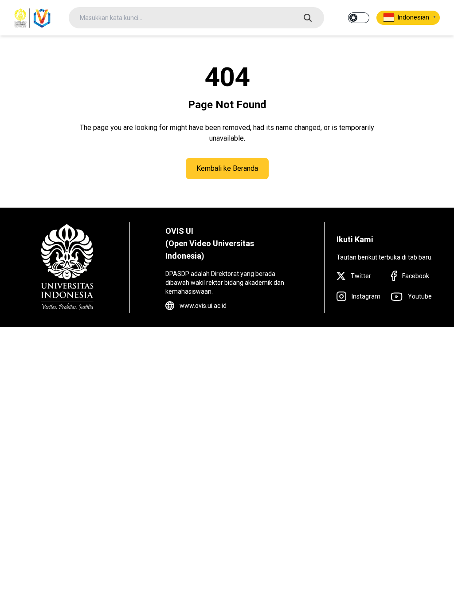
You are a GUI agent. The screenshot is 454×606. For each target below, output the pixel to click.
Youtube (420, 296)
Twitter (361, 275)
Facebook (415, 275)
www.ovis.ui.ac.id (203, 305)
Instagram (366, 296)
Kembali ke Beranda (227, 168)
